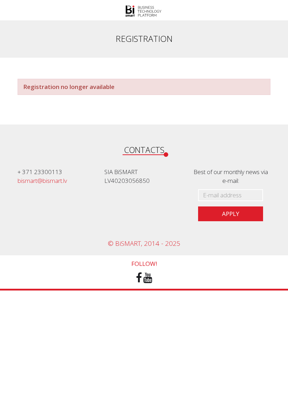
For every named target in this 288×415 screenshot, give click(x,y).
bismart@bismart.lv (42, 181)
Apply (230, 214)
